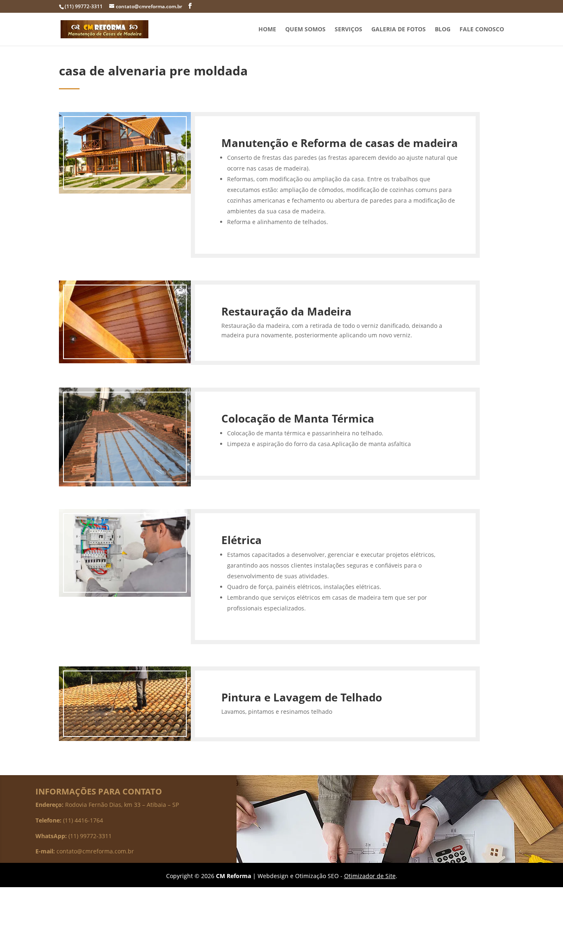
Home (267, 29)
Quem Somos (305, 29)
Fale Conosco (482, 29)
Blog (442, 29)
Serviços (348, 29)
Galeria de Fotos (398, 29)
